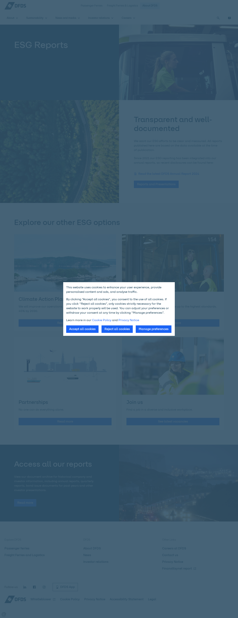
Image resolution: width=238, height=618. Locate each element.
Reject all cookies (117, 329)
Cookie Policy (101, 320)
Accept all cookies (82, 329)
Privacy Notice (128, 320)
